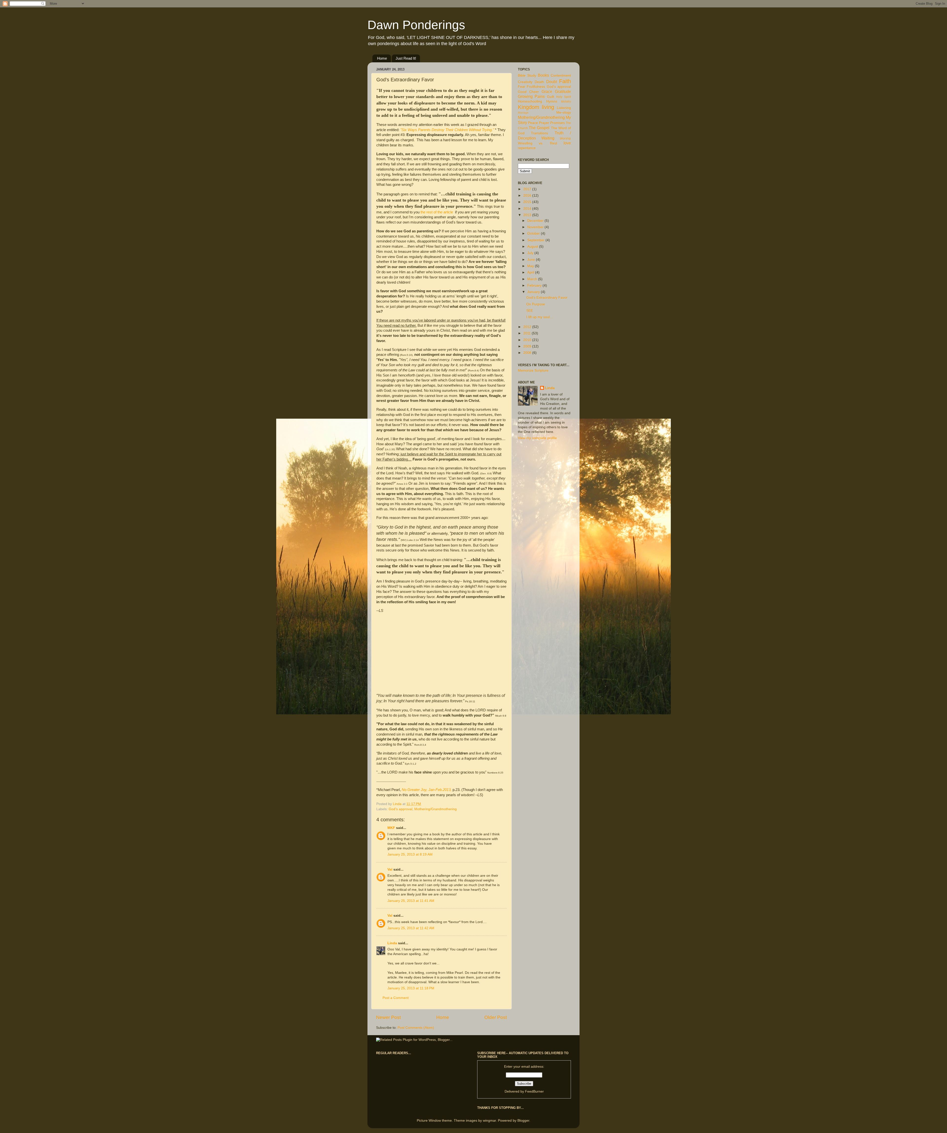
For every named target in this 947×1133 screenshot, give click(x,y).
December (536, 221)
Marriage (523, 112)
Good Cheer (528, 92)
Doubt (551, 81)
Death (539, 82)
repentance (527, 148)
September (536, 240)
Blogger (523, 1120)
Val (389, 869)
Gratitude (563, 91)
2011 (527, 333)
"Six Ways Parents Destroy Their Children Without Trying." (447, 130)
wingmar (489, 1120)
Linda (392, 943)
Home (382, 58)
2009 (527, 346)
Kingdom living (536, 107)
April (531, 272)
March (532, 279)
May (531, 266)
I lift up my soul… (539, 317)
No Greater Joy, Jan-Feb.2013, (427, 790)
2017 (527, 189)
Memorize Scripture (533, 370)
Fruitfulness (536, 86)
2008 (527, 353)
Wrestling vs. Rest (537, 143)
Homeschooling (530, 101)
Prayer (544, 123)
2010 (527, 340)
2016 (527, 195)
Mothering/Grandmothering (435, 809)
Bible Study (527, 75)
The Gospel (539, 127)
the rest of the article (436, 212)
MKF (391, 828)
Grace (547, 91)
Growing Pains (531, 96)
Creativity (525, 82)
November (536, 227)
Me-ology (563, 112)
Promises (557, 123)
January (534, 292)
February (535, 285)
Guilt (550, 97)
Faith (565, 81)
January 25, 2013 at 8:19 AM (410, 854)
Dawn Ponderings (416, 25)
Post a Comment (395, 998)
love (567, 143)
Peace (533, 123)
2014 (527, 208)
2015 (527, 202)
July (530, 253)
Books (543, 75)
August (533, 246)
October (534, 233)
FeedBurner (534, 1091)
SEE (529, 310)
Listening (564, 108)
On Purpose (535, 304)
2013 (527, 215)
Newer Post (388, 1017)
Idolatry (566, 101)
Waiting (547, 138)
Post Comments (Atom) (416, 1028)
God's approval (400, 809)
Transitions (539, 133)
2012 (527, 327)
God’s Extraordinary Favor (546, 297)
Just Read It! (406, 58)
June (531, 259)
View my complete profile (537, 438)
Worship (565, 138)
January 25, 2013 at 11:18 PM (410, 988)
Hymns (551, 101)
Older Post (495, 1017)
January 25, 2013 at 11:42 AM (410, 928)
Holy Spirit (563, 97)
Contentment (561, 75)
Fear (521, 86)
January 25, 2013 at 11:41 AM (410, 901)
